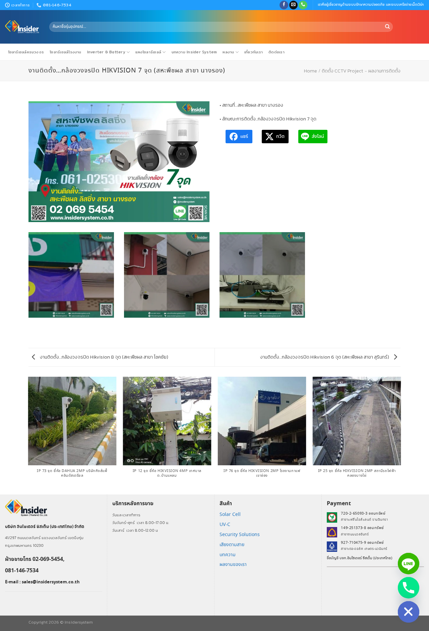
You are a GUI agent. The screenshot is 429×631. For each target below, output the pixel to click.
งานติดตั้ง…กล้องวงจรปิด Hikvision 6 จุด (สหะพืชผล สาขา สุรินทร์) (325, 357)
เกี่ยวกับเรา (253, 52)
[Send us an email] (293, 5)
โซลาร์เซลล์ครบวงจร (26, 52)
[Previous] (28, 435)
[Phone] (408, 587)
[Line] (408, 563)
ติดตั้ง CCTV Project (342, 70)
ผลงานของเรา (233, 564)
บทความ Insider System (194, 52)
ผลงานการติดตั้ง (384, 70)
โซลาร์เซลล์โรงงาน (65, 52)
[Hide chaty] (408, 612)
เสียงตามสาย (232, 544)
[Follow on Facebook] (284, 5)
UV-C (225, 524)
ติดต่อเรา (276, 52)
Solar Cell (230, 514)
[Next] (400, 435)
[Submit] (387, 27)
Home (310, 70)
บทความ (228, 554)
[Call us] (303, 5)
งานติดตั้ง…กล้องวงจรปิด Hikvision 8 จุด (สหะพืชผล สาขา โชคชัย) (103, 357)
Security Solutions (240, 534)
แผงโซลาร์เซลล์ (148, 52)
